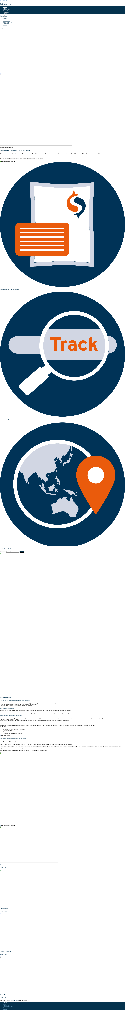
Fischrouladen (6, 12)
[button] (62, 700)
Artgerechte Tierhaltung (5, 723)
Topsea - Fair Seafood (14, 1000)
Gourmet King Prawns (8, 11)
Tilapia (4, 8)
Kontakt (5, 13)
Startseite (5, 7)
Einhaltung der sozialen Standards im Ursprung (11, 715)
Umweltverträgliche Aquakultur (7, 708)
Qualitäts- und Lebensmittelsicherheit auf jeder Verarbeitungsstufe (15, 700)
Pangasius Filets (6, 9)
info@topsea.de (7, 4)
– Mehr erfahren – (4, 867)
